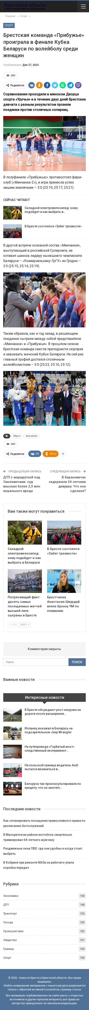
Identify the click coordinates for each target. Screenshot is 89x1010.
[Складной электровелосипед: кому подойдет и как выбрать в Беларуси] (12, 213)
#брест (17, 436)
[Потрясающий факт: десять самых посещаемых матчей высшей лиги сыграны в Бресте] (25, 581)
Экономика (10, 895)
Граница (8, 948)
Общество (10, 940)
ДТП (6, 904)
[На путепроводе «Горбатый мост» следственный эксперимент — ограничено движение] (12, 752)
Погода (8, 922)
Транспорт (10, 913)
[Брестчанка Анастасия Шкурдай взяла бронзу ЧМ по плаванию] (64, 581)
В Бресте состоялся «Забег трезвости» (53, 226)
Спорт (9, 25)
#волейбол (31, 436)
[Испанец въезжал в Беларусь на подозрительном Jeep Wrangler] (12, 733)
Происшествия (13, 931)
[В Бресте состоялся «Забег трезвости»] (12, 231)
